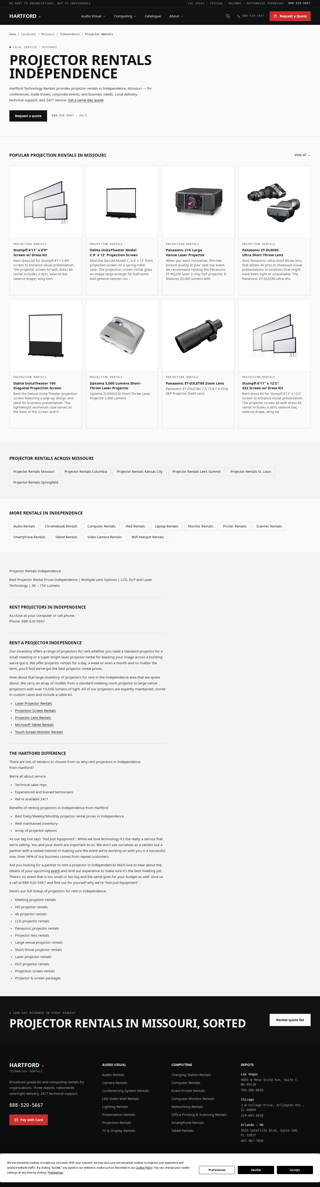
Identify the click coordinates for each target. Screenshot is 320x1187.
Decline (256, 1170)
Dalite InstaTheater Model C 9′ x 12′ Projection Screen (114, 252)
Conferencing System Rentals (125, 1090)
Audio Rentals (24, 526)
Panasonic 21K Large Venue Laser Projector (185, 252)
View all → (302, 155)
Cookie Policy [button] (144, 1167)
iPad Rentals (135, 526)
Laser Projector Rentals (33, 703)
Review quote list (290, 1020)
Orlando (234, 3)
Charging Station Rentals (191, 1074)
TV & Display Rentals (118, 1130)
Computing (123, 16)
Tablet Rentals (66, 537)
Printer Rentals (234, 526)
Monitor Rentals (200, 526)
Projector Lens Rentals (33, 717)
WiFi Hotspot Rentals (148, 537)
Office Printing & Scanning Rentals (199, 1114)
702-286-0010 (252, 1090)
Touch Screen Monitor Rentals (39, 731)
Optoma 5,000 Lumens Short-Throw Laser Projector (115, 385)
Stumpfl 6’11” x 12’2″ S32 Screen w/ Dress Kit (262, 385)
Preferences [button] (55, 1172)
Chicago (216, 3)
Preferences (217, 1170)
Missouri (48, 34)
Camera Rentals (114, 1082)
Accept (295, 1170)
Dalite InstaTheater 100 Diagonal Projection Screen (37, 385)
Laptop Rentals (166, 526)
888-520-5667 (299, 3)
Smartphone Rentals (29, 537)
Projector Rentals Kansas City (140, 471)
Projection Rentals (116, 1122)
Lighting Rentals (115, 1106)
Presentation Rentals (118, 1114)
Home (12, 34)
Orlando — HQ (252, 1125)
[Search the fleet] (228, 16)
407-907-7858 (252, 1141)
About (174, 16)
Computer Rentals (101, 526)
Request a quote (28, 116)
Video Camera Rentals (104, 537)
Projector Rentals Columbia (85, 471)
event (55, 870)
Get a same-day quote (85, 100)
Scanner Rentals (269, 526)
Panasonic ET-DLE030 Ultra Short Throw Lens (262, 252)
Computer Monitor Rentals (192, 1098)
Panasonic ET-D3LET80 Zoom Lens (195, 383)
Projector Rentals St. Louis (251, 471)
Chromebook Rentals (61, 526)
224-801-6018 (252, 1115)
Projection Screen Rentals (35, 710)
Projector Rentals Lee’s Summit (196, 471)
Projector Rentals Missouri (34, 471)
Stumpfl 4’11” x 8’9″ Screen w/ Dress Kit (30, 252)
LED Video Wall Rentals (120, 1098)
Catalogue (153, 16)
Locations (28, 34)
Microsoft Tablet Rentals (34, 724)
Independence (70, 34)
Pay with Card (31, 1120)
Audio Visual (91, 16)
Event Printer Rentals (188, 1090)
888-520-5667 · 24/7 (69, 115)
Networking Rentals (187, 1106)
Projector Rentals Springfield (35, 482)
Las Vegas (196, 3)
